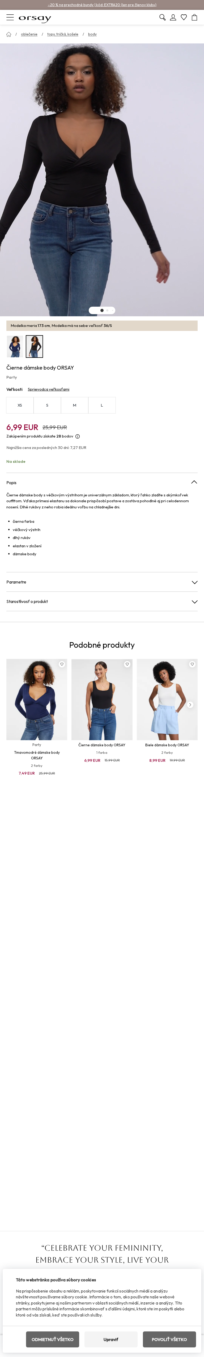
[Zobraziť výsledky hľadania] (162, 17)
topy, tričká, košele (62, 34)
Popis (11, 482)
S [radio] (47, 405)
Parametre (16, 582)
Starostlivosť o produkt (27, 601)
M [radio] (74, 405)
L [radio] (102, 405)
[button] (102, 310)
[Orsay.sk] (35, 17)
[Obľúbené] (184, 17)
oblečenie (29, 34)
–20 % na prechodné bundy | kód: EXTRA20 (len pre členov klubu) (102, 4)
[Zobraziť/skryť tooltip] (77, 436)
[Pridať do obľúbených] (62, 664)
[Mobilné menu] (10, 17)
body (92, 34)
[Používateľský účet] (173, 17)
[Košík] (194, 17)
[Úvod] (8, 34)
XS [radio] (20, 405)
